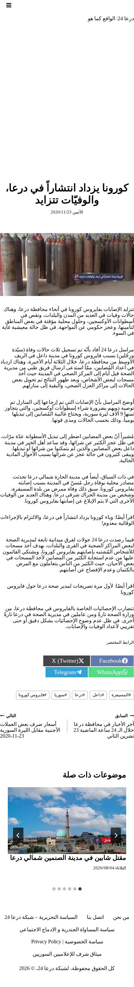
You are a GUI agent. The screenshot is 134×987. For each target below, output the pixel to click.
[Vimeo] (45, 982)
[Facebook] (129, 982)
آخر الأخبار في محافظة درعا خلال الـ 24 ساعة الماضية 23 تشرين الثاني (104, 726)
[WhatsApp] (33, 982)
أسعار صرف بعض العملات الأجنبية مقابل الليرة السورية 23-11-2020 (30, 726)
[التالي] (18, 835)
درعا (80, 695)
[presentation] (67, 820)
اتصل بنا (95, 917)
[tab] (80, 889)
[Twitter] (117, 982)
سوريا (60, 695)
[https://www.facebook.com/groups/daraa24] (81, 982)
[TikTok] (93, 982)
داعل (98, 695)
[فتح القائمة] (9, 5)
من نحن (121, 917)
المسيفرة (121, 695)
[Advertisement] (67, 97)
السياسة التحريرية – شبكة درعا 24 (41, 917)
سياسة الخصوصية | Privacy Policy (67, 941)
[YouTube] (57, 982)
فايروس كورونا (33, 695)
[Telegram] (69, 982)
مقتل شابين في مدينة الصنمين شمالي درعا (68, 857)
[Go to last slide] (116, 835)
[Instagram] (105, 982)
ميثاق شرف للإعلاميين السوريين (67, 954)
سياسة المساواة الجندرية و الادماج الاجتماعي (67, 929)
